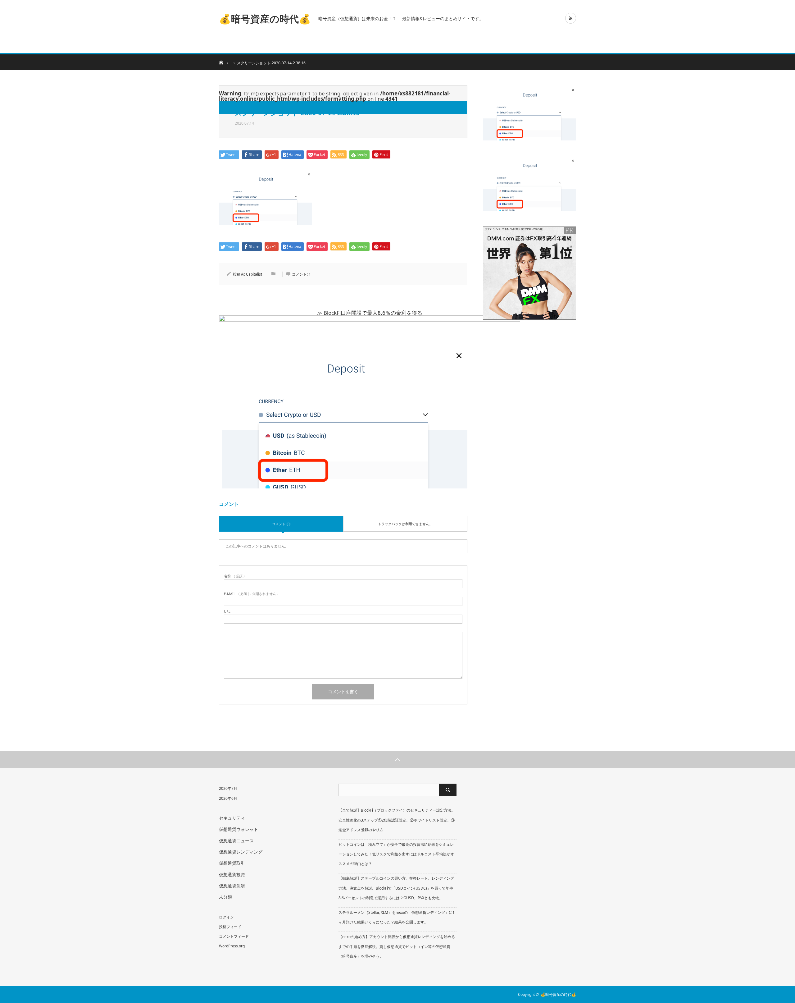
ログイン (226, 917)
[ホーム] (221, 62)
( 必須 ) (234, 576)
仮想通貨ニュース (236, 841)
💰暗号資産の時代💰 (265, 18)
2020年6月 (228, 798)
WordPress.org (232, 946)
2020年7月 (228, 788)
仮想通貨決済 (232, 886)
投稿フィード (230, 926)
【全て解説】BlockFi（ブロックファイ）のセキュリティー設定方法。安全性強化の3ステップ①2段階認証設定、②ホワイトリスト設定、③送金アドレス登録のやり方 (396, 820)
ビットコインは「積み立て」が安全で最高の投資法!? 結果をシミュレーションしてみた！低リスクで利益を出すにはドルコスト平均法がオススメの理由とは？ (396, 854)
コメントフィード (234, 936)
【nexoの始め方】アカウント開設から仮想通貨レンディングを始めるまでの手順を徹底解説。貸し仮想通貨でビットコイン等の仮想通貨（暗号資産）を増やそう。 (396, 946)
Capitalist (254, 274)
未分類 (225, 897)
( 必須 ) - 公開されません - (251, 593)
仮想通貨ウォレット (238, 829)
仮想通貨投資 (232, 874)
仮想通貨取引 (232, 863)
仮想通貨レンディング (240, 852)
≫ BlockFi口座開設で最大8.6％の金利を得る (369, 312)
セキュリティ (232, 818)
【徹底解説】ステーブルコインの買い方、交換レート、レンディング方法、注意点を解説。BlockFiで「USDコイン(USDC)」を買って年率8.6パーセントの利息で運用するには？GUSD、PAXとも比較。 (396, 888)
